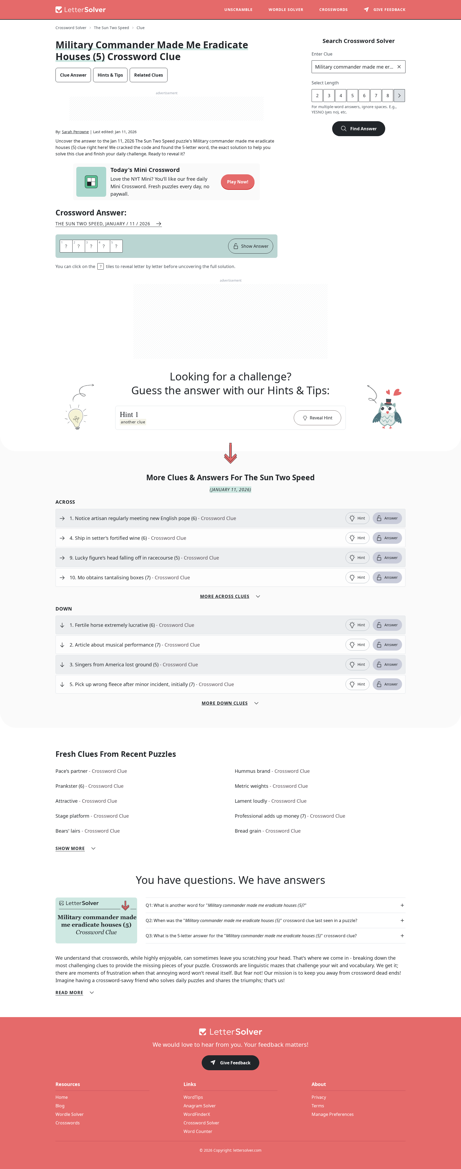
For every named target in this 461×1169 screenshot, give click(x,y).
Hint (361, 518)
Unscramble (238, 9)
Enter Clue (322, 54)
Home (61, 1097)
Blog (60, 1106)
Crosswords (333, 9)
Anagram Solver (200, 1106)
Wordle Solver (286, 9)
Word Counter (198, 1131)
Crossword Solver (70, 27)
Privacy (319, 1097)
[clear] (399, 67)
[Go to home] (230, 1032)
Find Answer (363, 129)
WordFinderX (197, 1114)
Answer (391, 518)
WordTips (193, 1097)
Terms (318, 1106)
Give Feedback (235, 1063)
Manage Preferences (333, 1114)
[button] (230, 418)
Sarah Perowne (75, 131)
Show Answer (255, 246)
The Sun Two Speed (111, 27)
